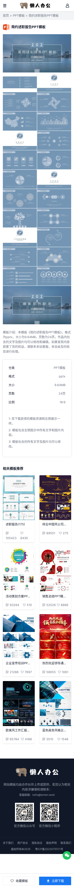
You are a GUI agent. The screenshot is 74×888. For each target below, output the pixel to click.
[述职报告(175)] (19, 497)
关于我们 (8, 842)
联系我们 (66, 842)
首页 (6, 15)
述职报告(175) (15, 524)
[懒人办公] (35, 5)
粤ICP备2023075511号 (49, 849)
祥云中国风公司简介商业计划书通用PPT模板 (55, 524)
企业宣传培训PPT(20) (19, 663)
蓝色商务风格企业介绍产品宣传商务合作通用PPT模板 (55, 730)
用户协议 (22, 842)
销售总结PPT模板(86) (55, 596)
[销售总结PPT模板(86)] (55, 569)
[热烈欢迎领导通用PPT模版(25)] (55, 636)
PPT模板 (19, 15)
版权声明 (51, 842)
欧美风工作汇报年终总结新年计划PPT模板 (19, 730)
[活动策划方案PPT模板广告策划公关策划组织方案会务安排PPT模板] (19, 569)
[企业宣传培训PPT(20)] (19, 636)
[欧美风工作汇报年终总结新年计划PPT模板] (19, 703)
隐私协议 (37, 842)
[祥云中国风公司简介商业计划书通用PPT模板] (55, 497)
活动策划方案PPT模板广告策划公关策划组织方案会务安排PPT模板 (19, 596)
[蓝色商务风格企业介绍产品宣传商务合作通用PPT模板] (55, 703)
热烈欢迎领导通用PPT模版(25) (55, 663)
